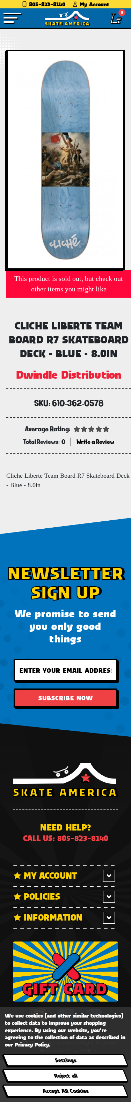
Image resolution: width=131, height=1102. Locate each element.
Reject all (65, 1075)
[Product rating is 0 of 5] (91, 428)
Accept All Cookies (65, 1091)
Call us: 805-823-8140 (65, 838)
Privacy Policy (32, 1044)
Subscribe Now (65, 697)
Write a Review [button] (95, 441)
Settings (65, 1060)
